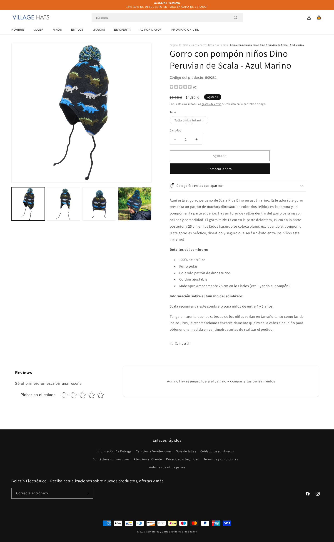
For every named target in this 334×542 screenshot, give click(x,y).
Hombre (17, 29)
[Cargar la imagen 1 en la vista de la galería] (28, 204)
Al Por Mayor (151, 29)
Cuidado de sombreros (217, 451)
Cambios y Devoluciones (154, 451)
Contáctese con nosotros (111, 459)
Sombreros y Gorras (158, 531)
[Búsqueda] (235, 17)
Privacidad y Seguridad (182, 459)
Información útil (185, 29)
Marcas (98, 29)
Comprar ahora (219, 169)
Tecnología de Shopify (184, 531)
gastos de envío (212, 104)
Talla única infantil (191, 121)
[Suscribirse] (88, 493)
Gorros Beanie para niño (213, 45)
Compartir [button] (182, 343)
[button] (319, 17)
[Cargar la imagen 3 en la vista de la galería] (99, 204)
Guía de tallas (186, 451)
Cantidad (176, 130)
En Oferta (122, 29)
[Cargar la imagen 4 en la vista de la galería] (135, 204)
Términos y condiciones (221, 459)
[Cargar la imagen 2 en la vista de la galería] (63, 204)
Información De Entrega (114, 451)
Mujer (38, 29)
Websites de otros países (167, 467)
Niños (57, 29)
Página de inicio (179, 45)
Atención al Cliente (148, 459)
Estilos (77, 29)
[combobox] (167, 17)
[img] (181, 87)
